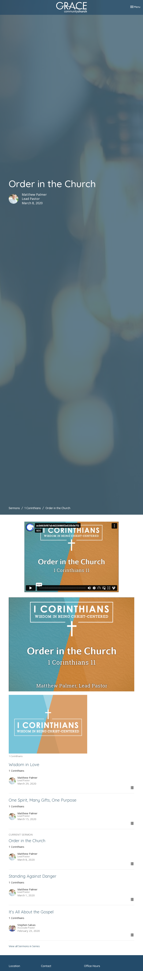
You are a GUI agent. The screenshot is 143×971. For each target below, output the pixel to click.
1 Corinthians (33, 508)
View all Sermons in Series (24, 946)
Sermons (14, 508)
